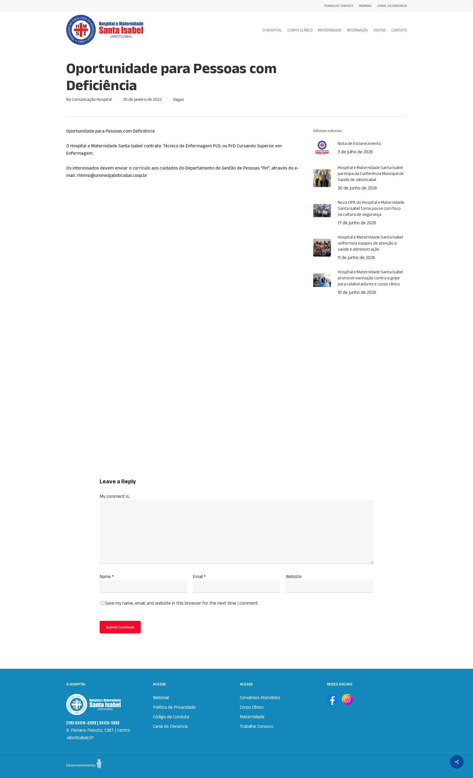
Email (199, 576)
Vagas (178, 99)
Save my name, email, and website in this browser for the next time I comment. (182, 603)
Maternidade (252, 716)
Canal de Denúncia (170, 726)
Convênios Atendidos (260, 697)
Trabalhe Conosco (256, 726)
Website (294, 576)
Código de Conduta (171, 716)
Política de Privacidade (174, 707)
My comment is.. (115, 496)
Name (107, 576)
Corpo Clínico (252, 707)
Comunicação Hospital (92, 99)
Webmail (161, 697)
